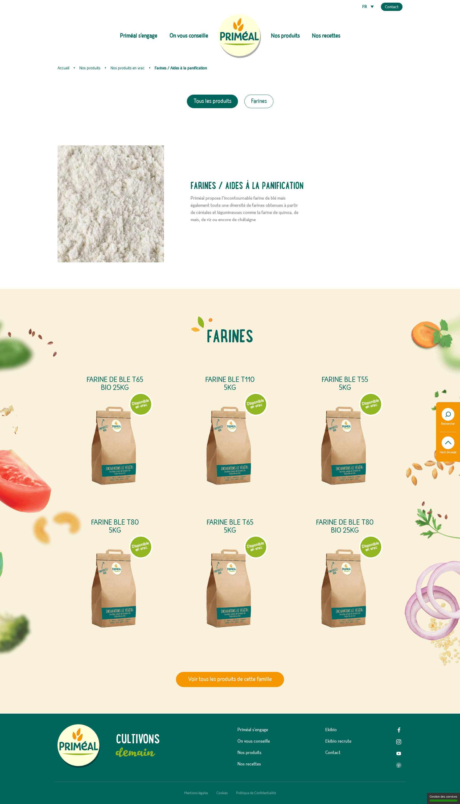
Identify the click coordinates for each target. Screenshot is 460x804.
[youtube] (398, 753)
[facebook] (398, 730)
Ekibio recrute (338, 741)
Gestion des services (443, 796)
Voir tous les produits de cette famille (230, 679)
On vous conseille (189, 36)
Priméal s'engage (252, 729)
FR (365, 7)
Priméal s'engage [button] (138, 36)
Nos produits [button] (285, 36)
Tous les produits (212, 101)
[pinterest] (398, 765)
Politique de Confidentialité (256, 793)
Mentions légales (196, 793)
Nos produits (249, 752)
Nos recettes (326, 36)
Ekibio (331, 729)
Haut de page (448, 452)
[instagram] (398, 742)
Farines (259, 101)
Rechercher (448, 424)
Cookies (222, 793)
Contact (392, 7)
